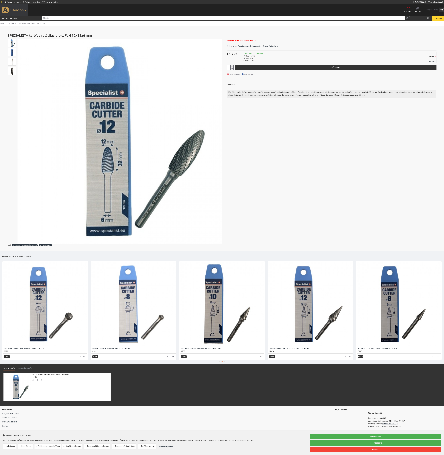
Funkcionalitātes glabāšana (98, 446)
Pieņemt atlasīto (375, 443)
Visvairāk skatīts (25, 368)
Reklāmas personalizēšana (49, 446)
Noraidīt (375, 449)
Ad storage (10, 446)
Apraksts (231, 85)
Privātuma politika (166, 446)
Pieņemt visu (375, 436)
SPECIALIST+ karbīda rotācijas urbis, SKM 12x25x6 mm (201, 348)
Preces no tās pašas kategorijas (16, 257)
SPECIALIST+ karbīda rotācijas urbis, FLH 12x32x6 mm (50, 374)
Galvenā (2, 23)
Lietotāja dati (26, 446)
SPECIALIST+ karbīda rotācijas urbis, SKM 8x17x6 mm (288, 348)
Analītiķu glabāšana (73, 446)
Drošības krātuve (148, 446)
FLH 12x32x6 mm (45, 245)
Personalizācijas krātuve (125, 446)
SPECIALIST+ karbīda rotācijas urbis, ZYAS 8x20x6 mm (378, 348)
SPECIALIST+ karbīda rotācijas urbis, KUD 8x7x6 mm (23, 348)
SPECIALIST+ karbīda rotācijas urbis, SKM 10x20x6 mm (112, 348)
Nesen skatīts (9, 368)
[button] (219, 361)
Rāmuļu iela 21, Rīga (390, 424)
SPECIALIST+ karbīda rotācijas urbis (25, 245)
